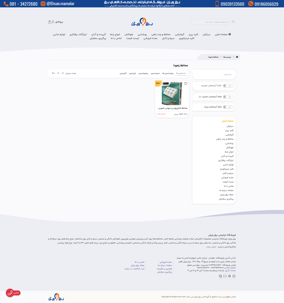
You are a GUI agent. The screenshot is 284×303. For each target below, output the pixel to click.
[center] (233, 22)
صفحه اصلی (221, 34)
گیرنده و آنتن (98, 34)
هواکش (129, 34)
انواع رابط (115, 34)
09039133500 (217, 267)
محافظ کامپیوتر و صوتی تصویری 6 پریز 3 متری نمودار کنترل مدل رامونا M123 (172, 108)
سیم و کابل (168, 38)
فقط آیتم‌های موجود (211, 86)
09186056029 (203, 267)
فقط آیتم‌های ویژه (213, 107)
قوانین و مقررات (164, 269)
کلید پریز (193, 34)
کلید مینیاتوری (186, 38)
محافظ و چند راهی (161, 34)
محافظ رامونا (213, 57)
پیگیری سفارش (98, 38)
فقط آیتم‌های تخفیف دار (210, 96)
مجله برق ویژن (227, 194)
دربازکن (206, 34)
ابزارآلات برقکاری (78, 34)
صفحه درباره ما (227, 190)
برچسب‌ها (227, 57)
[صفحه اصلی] (237, 57)
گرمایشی (179, 34)
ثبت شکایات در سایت (134, 269)
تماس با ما (116, 38)
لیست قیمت (132, 38)
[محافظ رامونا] (56, 297)
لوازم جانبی (59, 34)
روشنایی (142, 34)
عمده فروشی (150, 38)
